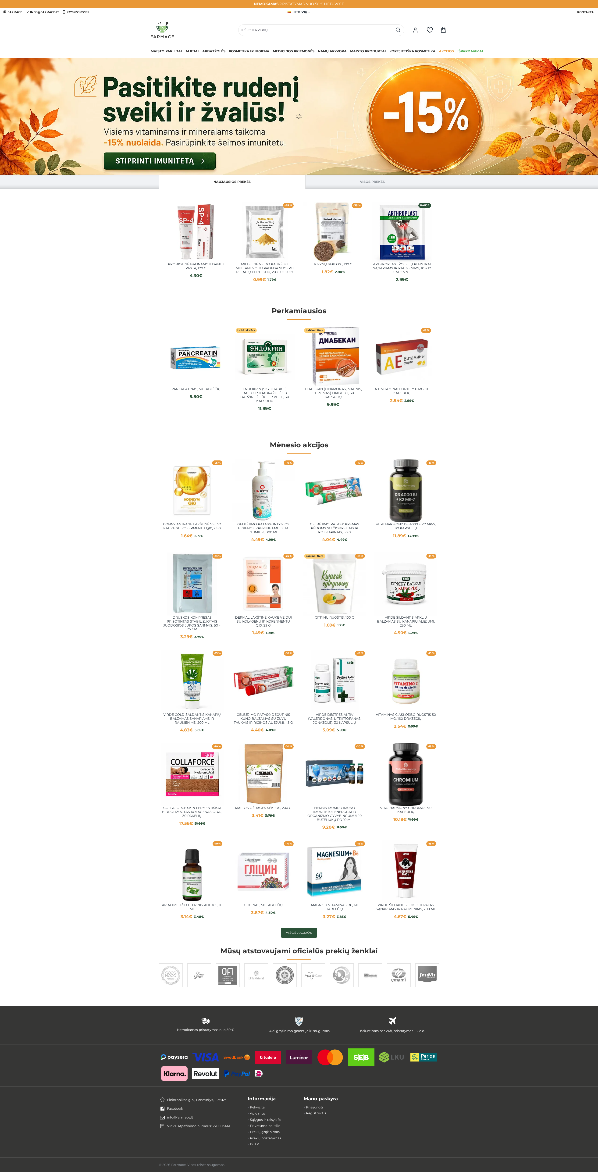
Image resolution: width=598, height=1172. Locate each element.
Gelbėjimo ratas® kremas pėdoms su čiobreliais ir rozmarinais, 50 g (334, 528)
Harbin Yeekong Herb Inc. (370, 986)
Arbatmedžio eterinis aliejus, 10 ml (192, 907)
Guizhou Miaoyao (342, 986)
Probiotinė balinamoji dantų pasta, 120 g (196, 266)
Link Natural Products (256, 986)
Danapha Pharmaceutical (285, 986)
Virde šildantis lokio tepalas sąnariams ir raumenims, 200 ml (406, 907)
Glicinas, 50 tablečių (263, 905)
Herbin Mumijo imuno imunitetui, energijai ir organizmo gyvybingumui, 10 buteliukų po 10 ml (334, 814)
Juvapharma (427, 986)
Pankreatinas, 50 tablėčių (196, 389)
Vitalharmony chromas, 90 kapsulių (405, 810)
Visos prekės (372, 182)
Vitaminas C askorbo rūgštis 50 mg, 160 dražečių (406, 717)
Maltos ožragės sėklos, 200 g (263, 808)
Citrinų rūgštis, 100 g (334, 618)
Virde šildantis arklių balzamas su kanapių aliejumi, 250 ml (406, 621)
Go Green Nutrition (199, 986)
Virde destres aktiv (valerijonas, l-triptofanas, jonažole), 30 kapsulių (334, 718)
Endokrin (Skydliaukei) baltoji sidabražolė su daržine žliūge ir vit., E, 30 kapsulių (264, 395)
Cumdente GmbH (313, 986)
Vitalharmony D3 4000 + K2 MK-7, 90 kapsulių (406, 526)
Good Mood (170, 986)
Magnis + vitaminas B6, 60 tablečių (334, 907)
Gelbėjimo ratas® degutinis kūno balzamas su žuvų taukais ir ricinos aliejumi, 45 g (263, 718)
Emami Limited (399, 986)
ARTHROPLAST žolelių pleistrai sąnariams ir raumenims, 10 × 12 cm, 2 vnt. (402, 268)
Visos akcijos (299, 932)
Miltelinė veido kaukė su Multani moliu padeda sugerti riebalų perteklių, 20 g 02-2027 (265, 268)
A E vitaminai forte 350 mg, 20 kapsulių (402, 391)
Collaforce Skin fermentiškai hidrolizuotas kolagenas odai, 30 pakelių (192, 812)
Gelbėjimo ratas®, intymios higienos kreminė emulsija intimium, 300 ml (263, 528)
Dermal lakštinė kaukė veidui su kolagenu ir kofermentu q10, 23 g (263, 621)
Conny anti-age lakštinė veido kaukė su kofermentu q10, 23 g (192, 526)
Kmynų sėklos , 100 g (333, 264)
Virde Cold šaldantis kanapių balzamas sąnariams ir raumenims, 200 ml (192, 718)
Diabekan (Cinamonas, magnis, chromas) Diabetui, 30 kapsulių (333, 393)
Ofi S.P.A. (227, 986)
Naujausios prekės (232, 182)
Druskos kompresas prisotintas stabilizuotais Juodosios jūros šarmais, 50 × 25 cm (192, 623)
